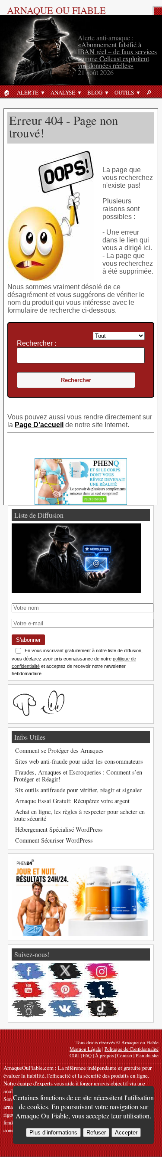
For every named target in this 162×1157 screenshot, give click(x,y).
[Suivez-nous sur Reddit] (29, 1008)
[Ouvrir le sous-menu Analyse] (79, 92)
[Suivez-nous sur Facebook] (29, 971)
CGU (74, 1055)
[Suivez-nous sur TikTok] (101, 1008)
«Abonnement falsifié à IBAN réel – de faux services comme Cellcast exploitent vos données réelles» (117, 55)
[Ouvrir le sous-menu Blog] (106, 92)
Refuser (96, 1132)
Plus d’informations (53, 1132)
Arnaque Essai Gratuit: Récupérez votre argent (72, 801)
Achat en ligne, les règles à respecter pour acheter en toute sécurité (79, 815)
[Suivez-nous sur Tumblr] (101, 990)
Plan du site (147, 1055)
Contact (124, 1055)
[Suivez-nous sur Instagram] (101, 971)
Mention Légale (85, 1049)
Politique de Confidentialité (132, 1049)
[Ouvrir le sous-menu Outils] (138, 92)
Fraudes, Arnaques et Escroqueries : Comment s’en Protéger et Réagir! (77, 775)
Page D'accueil (39, 424)
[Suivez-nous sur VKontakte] (65, 1008)
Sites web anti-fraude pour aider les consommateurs (79, 761)
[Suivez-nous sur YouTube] (29, 990)
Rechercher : (36, 343)
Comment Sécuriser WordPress (54, 840)
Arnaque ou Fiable (56, 9)
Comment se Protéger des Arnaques (59, 750)
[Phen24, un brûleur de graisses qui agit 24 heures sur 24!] (81, 933)
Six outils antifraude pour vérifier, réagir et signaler (78, 790)
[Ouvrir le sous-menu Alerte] (42, 92)
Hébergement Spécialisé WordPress (59, 829)
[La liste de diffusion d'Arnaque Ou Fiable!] (76, 590)
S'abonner (28, 640)
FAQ (87, 1055)
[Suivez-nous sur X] (65, 971)
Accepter (126, 1132)
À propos (104, 1055)
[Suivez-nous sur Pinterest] (65, 990)
